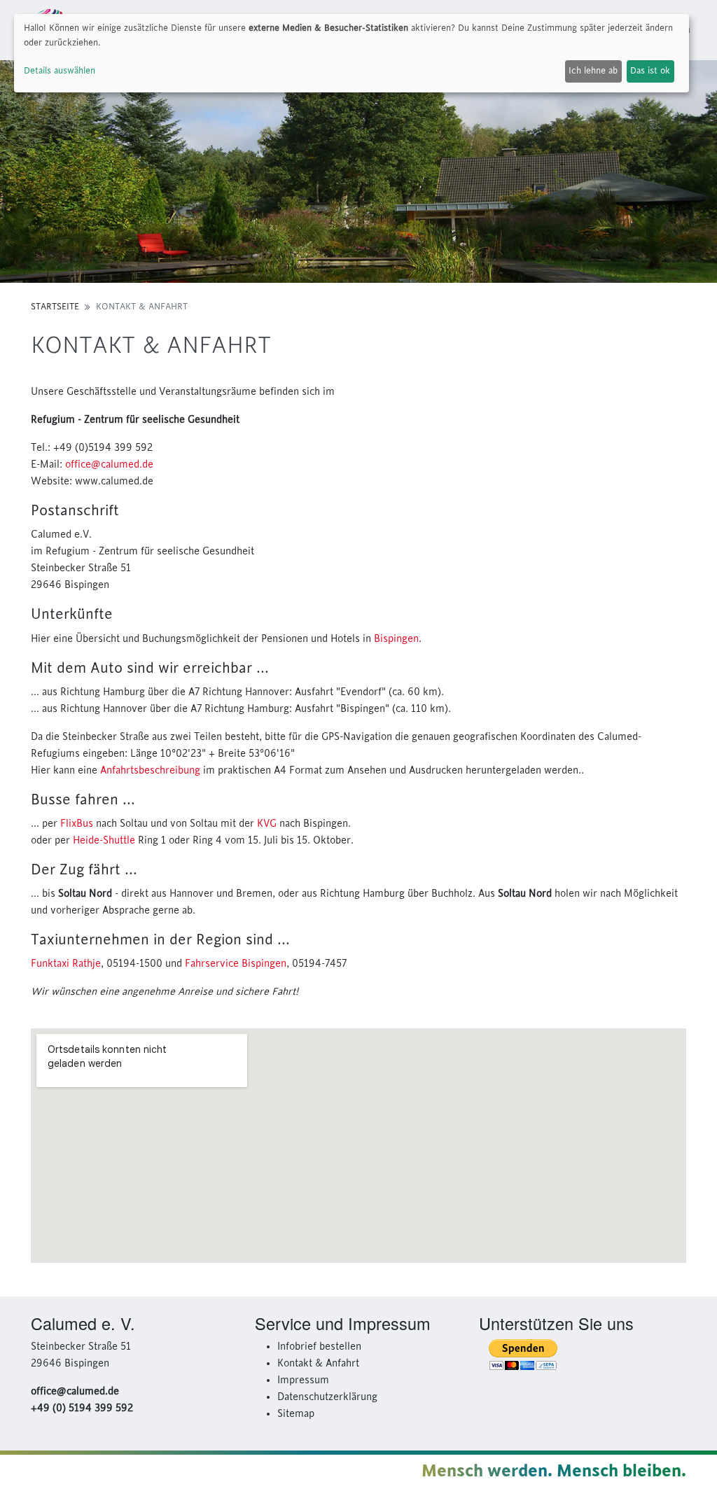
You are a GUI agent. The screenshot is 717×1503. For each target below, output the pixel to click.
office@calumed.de (109, 464)
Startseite (55, 307)
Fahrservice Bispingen (235, 964)
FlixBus (76, 824)
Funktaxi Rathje (66, 964)
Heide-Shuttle (104, 840)
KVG (267, 824)
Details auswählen (59, 71)
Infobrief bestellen (319, 1346)
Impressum (303, 1380)
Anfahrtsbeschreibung (150, 770)
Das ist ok (650, 71)
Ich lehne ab (593, 71)
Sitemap (295, 1414)
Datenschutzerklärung (327, 1397)
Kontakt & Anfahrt (318, 1363)
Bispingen (396, 639)
